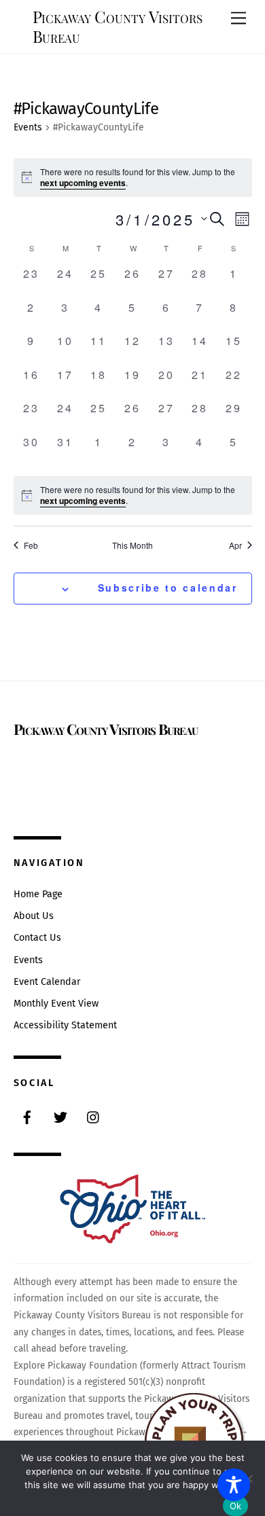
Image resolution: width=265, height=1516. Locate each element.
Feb (31, 545)
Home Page (38, 894)
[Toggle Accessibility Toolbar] (233, 1484)
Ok (236, 1505)
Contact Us (37, 937)
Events (28, 127)
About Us (34, 916)
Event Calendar (47, 982)
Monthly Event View (56, 1003)
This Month (132, 545)
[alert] (133, 495)
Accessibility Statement (65, 1025)
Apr (235, 545)
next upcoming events (83, 183)
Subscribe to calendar (168, 587)
